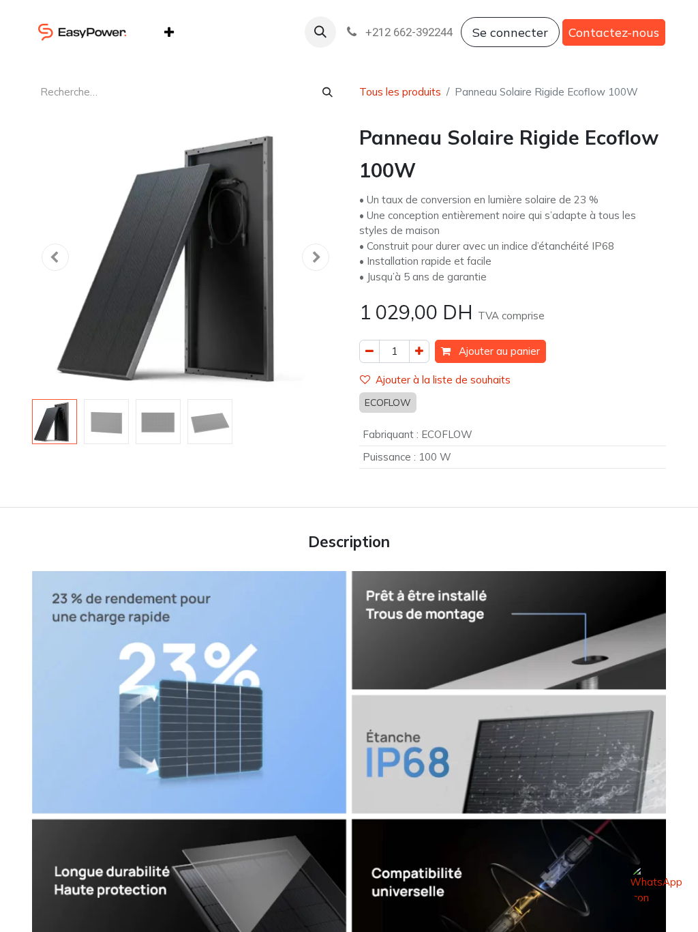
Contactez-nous (613, 32)
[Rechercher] (327, 92)
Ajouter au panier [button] (498, 351)
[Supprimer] (369, 352)
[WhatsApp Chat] (655, 889)
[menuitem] (169, 32)
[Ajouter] (419, 352)
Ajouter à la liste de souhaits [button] (443, 379)
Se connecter (510, 32)
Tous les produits (400, 91)
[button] (320, 32)
